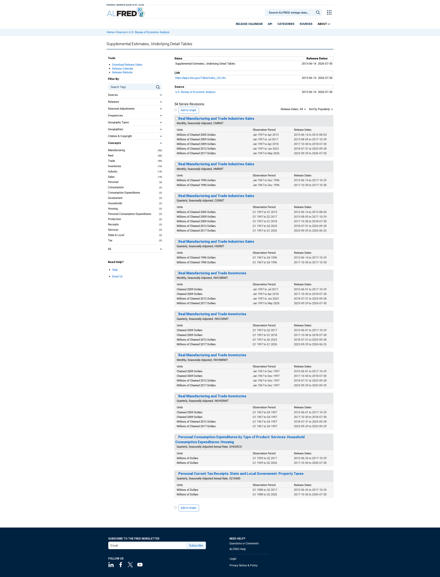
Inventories (114, 166)
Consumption (116, 187)
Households (115, 203)
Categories (285, 24)
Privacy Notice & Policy (243, 565)
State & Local (116, 235)
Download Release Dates (127, 64)
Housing (113, 208)
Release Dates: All (292, 109)
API (270, 24)
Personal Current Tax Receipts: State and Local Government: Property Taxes (241, 474)
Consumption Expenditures (124, 192)
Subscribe (196, 545)
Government (115, 198)
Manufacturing (116, 150)
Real (110, 155)
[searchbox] (294, 12)
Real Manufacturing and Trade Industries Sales (216, 118)
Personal (113, 182)
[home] (126, 12)
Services (113, 229)
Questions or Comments (244, 543)
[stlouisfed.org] (125, 4)
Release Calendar (249, 24)
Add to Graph (188, 110)
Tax (110, 240)
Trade (111, 161)
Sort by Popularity (319, 109)
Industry (112, 171)
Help (115, 269)
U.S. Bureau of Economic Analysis (149, 32)
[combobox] (294, 12)
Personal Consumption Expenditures (129, 214)
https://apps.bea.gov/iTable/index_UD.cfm (200, 78)
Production (114, 219)
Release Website (122, 72)
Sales (111, 176)
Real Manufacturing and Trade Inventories (212, 273)
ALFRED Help (237, 549)
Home (110, 32)
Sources (306, 24)
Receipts (113, 224)
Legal (232, 558)
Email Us (117, 276)
